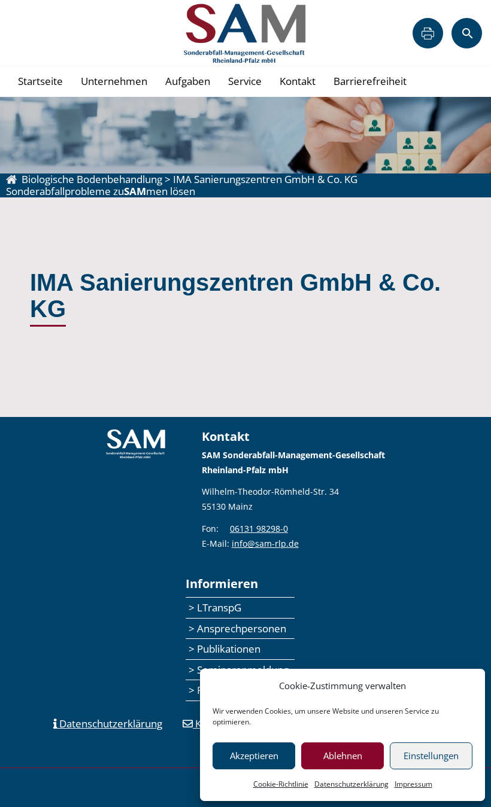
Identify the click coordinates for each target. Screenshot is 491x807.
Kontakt (298, 81)
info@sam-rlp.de (265, 543)
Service (245, 81)
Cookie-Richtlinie (280, 784)
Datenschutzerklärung (351, 784)
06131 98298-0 (259, 528)
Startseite (40, 81)
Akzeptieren (254, 756)
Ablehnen (342, 756)
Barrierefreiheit (370, 81)
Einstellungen (431, 756)
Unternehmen (114, 81)
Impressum (413, 784)
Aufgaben (187, 81)
